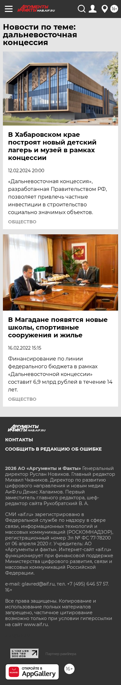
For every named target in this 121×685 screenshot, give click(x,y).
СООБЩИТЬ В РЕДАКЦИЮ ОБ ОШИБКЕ (53, 449)
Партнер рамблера (60, 654)
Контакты (19, 440)
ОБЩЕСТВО (22, 222)
